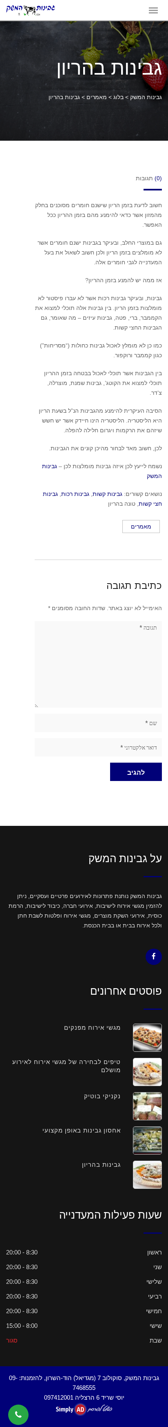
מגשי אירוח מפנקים (92, 1027)
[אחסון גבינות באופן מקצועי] (141, 1140)
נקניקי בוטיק (102, 1096)
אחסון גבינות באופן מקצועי (81, 1130)
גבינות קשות (107, 494)
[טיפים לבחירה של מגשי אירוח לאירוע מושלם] (141, 1072)
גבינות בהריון (101, 1164)
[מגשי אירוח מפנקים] (141, 1038)
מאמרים (141, 526)
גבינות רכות (75, 494)
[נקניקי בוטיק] (141, 1106)
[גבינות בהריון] (141, 1175)
